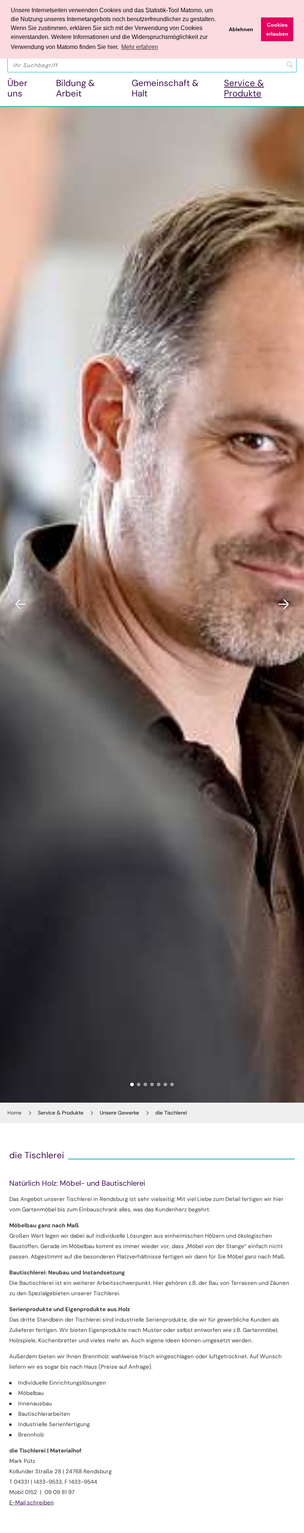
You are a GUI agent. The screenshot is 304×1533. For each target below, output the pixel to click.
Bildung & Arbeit (75, 88)
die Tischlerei (171, 1112)
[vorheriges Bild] (20, 604)
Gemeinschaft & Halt (165, 88)
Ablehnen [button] (241, 29)
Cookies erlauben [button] (277, 29)
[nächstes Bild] (283, 604)
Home (14, 1112)
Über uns (17, 88)
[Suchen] (289, 65)
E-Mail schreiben (31, 1502)
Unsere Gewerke (119, 1112)
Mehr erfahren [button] (139, 47)
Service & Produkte (244, 88)
